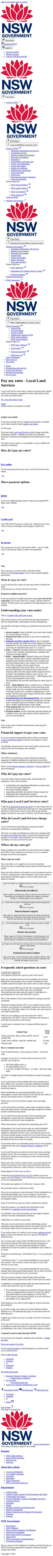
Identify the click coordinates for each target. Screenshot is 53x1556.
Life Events (15, 175)
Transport (9, 1514)
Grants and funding (18, 166)
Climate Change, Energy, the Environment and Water (26, 1494)
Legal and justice (17, 173)
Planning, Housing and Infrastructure (20, 1508)
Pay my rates (11, 1380)
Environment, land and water (22, 162)
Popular (5, 1451)
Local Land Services (21, 432)
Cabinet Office (11, 1492)
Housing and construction (21, 170)
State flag (9, 1462)
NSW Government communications (20, 1539)
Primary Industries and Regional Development (24, 1512)
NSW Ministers (12, 1528)
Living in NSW (13, 149)
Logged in (8, 48)
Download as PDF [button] (9, 1390)
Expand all (5, 973)
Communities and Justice (15, 1497)
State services (11, 1460)
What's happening (14, 326)
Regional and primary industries (23, 177)
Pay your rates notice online (12, 400)
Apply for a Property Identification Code (21, 1385)
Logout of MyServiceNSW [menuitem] (16, 57)
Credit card (7, 519)
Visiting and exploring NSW (22, 335)
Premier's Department (14, 1510)
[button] (26, 891)
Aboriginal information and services (25, 151)
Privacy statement (13, 1481)
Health (8, 1505)
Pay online (6, 464)
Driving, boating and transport (22, 155)
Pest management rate (19, 1383)
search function (13, 1348)
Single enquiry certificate (20, 1378)
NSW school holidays (19, 339)
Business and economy (20, 251)
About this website (10, 1467)
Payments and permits (9, 1372)
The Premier (11, 1526)
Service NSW (41, 766)
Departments (7, 1487)
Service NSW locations (15, 1458)
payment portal (18, 573)
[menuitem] (12, 52)
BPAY (4, 496)
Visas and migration (18, 179)
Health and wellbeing (19, 168)
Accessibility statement (15, 1474)
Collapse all (15, 973)
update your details (30, 424)
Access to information (14, 1472)
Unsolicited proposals (14, 1541)
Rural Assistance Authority (23, 766)
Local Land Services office (11, 740)
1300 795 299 (11, 1355)
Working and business (16, 247)
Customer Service (13, 1501)
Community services (19, 153)
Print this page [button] (26, 1390)
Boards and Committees (15, 1532)
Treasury (9, 1516)
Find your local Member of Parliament (21, 1530)
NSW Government (10, 1521)
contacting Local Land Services (24, 1209)
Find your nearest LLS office (12, 1344)
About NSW (16, 328)
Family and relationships (20, 164)
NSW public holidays (19, 337)
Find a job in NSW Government (18, 1535)
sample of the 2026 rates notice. (20, 615)
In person (6, 542)
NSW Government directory (17, 1483)
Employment (16, 256)
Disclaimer (10, 1478)
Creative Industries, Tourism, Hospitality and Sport (25, 1499)
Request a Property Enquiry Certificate (21, 1376)
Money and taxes (17, 260)
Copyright (10, 1476)
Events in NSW (17, 333)
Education (10, 1503)
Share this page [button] (41, 1390)
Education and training (19, 157)
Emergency (15, 160)
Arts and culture (17, 331)
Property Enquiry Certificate (32, 1146)
